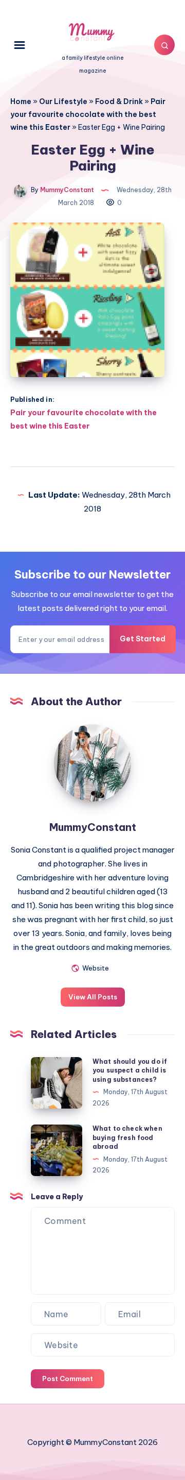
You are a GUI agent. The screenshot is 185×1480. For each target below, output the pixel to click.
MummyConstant (92, 827)
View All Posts (92, 997)
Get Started (142, 638)
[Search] (164, 45)
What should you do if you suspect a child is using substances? (129, 1070)
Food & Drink (119, 101)
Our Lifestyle (63, 101)
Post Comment (67, 1378)
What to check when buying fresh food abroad (127, 1137)
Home (20, 101)
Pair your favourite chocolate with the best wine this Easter (87, 114)
